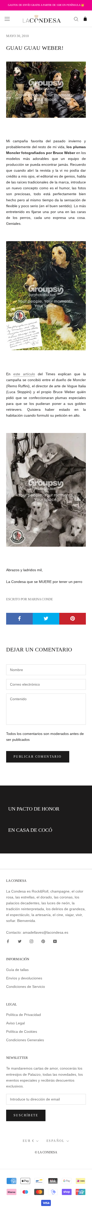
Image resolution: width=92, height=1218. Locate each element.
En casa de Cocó (30, 830)
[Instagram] (31, 941)
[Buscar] (76, 19)
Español (56, 1141)
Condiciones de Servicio (25, 987)
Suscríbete (26, 1115)
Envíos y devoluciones (24, 978)
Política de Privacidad (23, 1015)
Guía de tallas (17, 970)
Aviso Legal (15, 1023)
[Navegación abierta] (7, 19)
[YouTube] (55, 941)
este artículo (24, 374)
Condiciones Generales (25, 1040)
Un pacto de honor (33, 809)
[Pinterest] (43, 941)
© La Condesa (46, 1152)
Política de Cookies (21, 1031)
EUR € (28, 1141)
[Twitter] (19, 941)
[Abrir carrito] (85, 19)
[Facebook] (8, 941)
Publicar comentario (38, 756)
